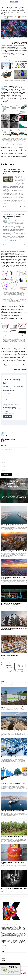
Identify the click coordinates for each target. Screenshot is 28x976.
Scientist (22, 428)
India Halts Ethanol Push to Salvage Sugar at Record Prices (13, 837)
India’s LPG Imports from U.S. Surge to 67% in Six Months (12, 863)
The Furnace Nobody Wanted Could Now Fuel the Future (12, 680)
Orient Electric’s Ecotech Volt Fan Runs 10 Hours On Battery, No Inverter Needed (13, 968)
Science (7, 5)
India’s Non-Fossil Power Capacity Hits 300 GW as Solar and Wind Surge (13, 578)
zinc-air (20, 152)
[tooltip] (12, 43)
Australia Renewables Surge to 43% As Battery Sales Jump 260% (13, 706)
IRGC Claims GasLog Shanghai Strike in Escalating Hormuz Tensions (12, 811)
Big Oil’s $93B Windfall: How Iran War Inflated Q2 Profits (14, 888)
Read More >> (4, 945)
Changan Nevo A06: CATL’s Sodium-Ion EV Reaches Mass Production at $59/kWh (14, 757)
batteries (3, 87)
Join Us (3, 953)
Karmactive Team (12, 16)
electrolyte (7, 348)
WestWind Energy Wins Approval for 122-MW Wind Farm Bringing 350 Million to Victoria (14, 629)
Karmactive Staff (23, 16)
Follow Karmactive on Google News (14, 365)
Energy (2, 5)
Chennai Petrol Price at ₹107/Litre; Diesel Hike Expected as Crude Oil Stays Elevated (12, 604)
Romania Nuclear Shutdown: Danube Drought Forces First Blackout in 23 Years (13, 731)
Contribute (3, 956)
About (2, 951)
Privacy (3, 960)
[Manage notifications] (25, 973)
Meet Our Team (4, 962)
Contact (3, 958)
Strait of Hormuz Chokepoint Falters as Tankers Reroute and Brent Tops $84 (12, 525)
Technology (13, 5)
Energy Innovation (13, 428)
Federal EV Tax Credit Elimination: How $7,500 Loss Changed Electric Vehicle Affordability (13, 655)
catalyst (3, 253)
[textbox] (13, 933)
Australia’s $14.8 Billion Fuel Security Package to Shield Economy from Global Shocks (14, 551)
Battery (3, 428)
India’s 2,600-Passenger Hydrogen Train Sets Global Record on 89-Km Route (13, 784)
